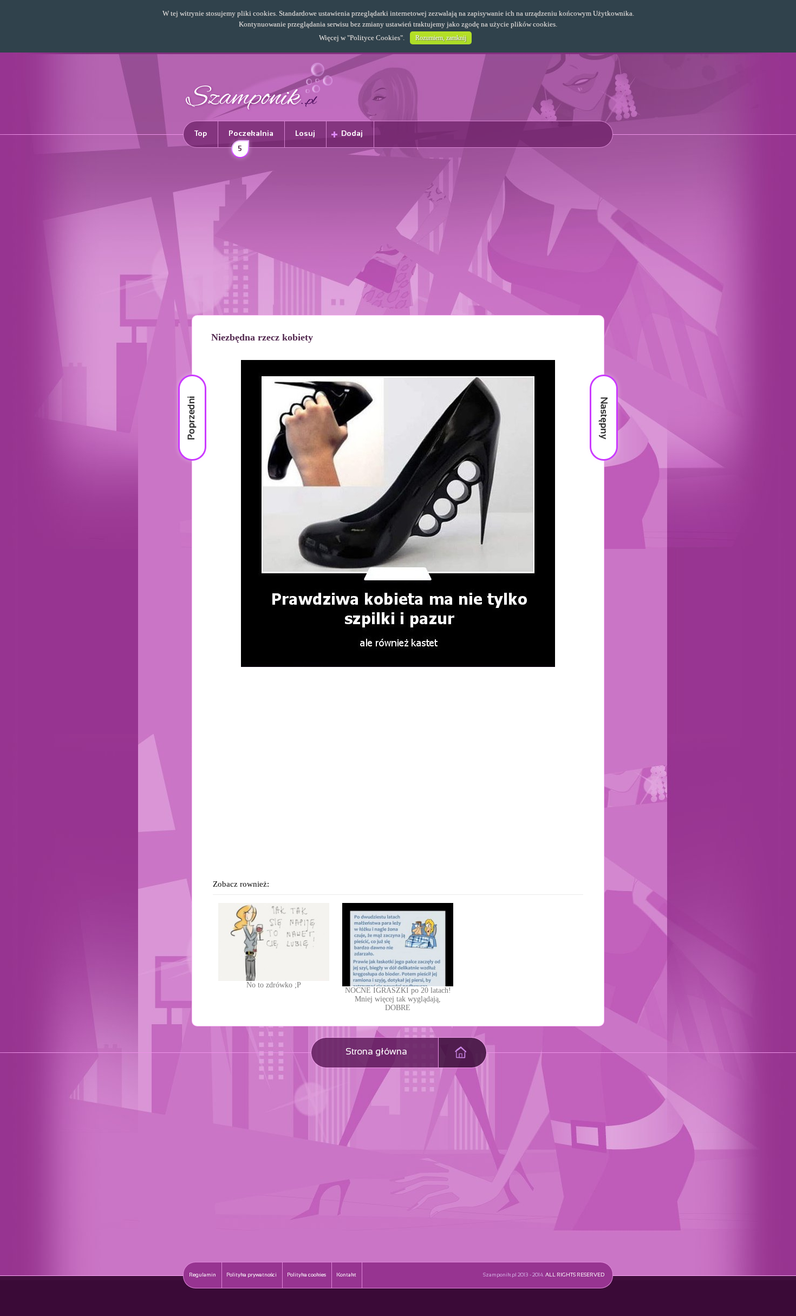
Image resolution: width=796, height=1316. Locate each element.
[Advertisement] (398, 233)
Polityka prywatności (251, 1275)
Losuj (305, 134)
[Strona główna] (259, 111)
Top (200, 134)
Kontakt (346, 1275)
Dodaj (352, 134)
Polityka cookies (306, 1275)
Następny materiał (596, 375)
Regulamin (202, 1275)
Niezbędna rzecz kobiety (262, 337)
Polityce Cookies (375, 38)
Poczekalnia (251, 138)
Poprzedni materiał (186, 375)
